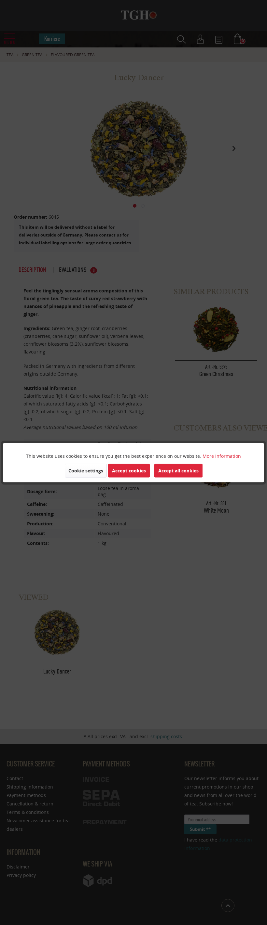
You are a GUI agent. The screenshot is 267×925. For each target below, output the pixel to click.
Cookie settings (85, 470)
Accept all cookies (178, 470)
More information (222, 456)
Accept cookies (129, 470)
